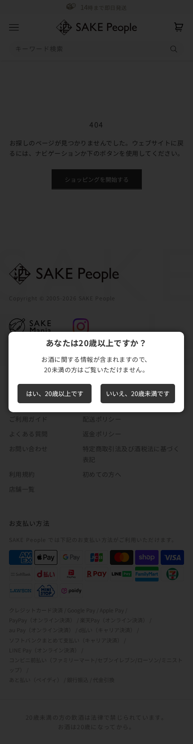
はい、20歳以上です (54, 393)
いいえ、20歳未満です (138, 393)
